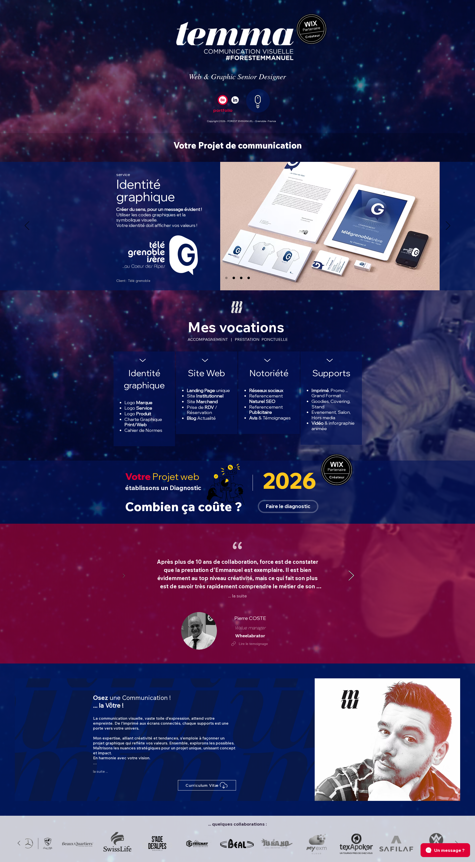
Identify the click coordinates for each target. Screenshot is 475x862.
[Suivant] (448, 226)
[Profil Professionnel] (235, 100)
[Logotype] (226, 278)
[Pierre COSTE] (351, 576)
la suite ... (100, 771)
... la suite (237, 596)
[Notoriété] (241, 278)
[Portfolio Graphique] (222, 100)
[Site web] (234, 278)
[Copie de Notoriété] (248, 278)
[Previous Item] (18, 843)
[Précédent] (27, 226)
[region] (331, 398)
